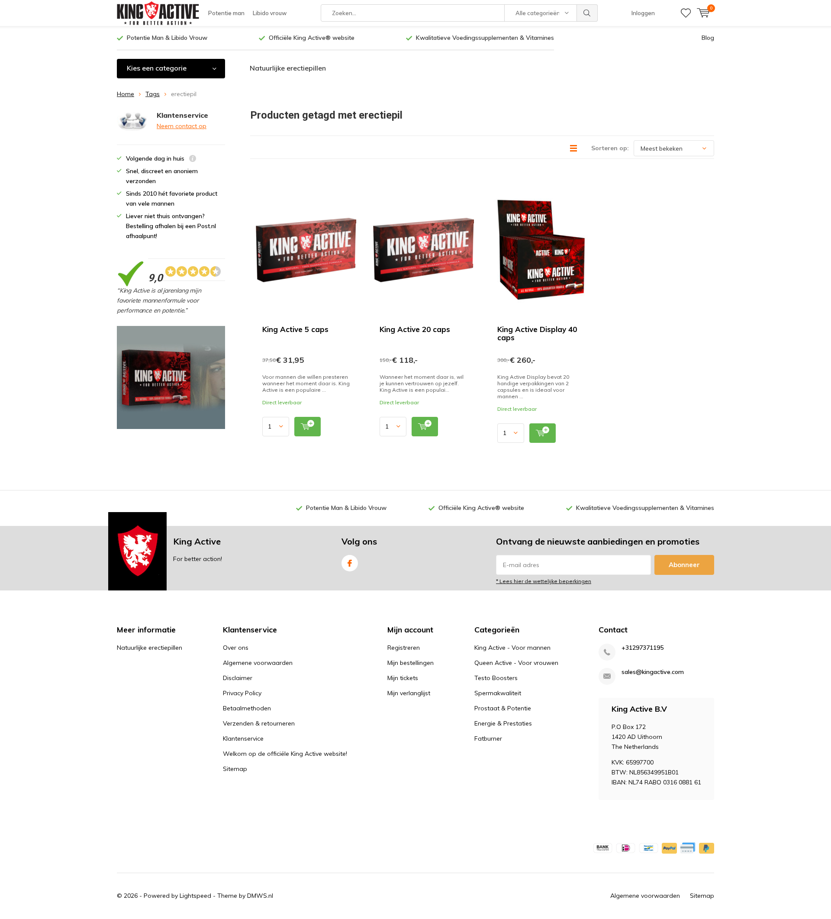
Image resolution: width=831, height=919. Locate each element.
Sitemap (235, 769)
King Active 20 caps (415, 329)
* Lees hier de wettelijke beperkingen (543, 581)
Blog (708, 38)
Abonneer (684, 565)
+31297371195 (643, 647)
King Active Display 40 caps (537, 333)
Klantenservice (243, 738)
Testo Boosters (496, 678)
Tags (152, 94)
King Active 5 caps (295, 329)
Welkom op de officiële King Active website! (285, 754)
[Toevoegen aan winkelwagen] (307, 426)
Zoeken (587, 13)
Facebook (349, 563)
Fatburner (488, 738)
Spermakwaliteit (497, 693)
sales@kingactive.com (653, 672)
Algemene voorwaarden (258, 663)
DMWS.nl (260, 896)
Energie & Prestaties (503, 723)
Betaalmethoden (247, 708)
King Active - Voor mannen (512, 647)
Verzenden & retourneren (259, 723)
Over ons (235, 647)
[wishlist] (686, 13)
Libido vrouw (270, 13)
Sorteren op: (610, 148)
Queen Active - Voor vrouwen (516, 663)
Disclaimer (237, 678)
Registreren (403, 647)
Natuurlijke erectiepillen (288, 68)
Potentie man (226, 13)
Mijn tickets (402, 678)
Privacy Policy (242, 693)
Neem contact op (181, 126)
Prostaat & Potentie (502, 708)
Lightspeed (195, 896)
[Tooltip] (192, 159)
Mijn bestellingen (410, 663)
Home (125, 94)
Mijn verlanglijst (408, 693)
